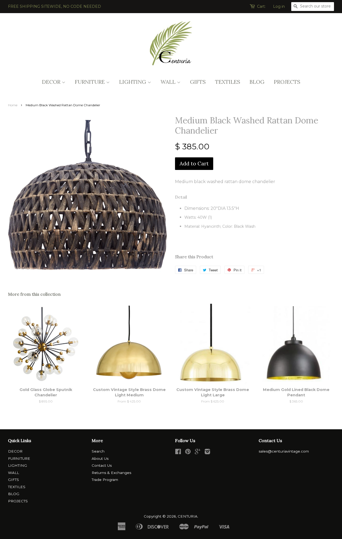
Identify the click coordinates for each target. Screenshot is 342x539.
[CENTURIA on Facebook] (178, 452)
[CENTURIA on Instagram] (207, 452)
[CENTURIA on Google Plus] (198, 452)
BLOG (257, 81)
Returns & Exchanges (111, 472)
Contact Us (102, 465)
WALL (169, 81)
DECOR (52, 81)
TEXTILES (227, 81)
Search (98, 451)
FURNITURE (90, 81)
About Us (100, 458)
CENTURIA (187, 516)
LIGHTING (133, 81)
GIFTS (198, 81)
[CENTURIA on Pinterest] (188, 452)
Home (12, 105)
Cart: (261, 6)
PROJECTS (287, 81)
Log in (279, 6)
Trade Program (105, 479)
